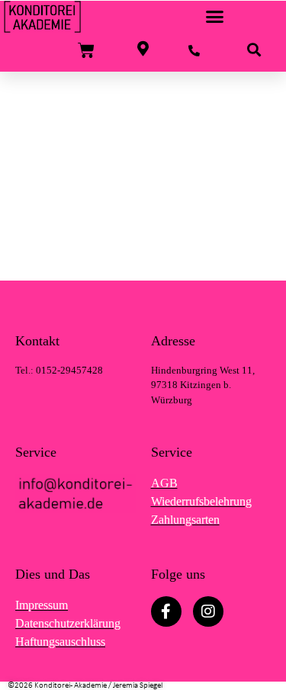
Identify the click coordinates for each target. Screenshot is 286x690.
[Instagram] (208, 611)
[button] (215, 16)
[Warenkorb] (86, 51)
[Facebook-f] (166, 611)
